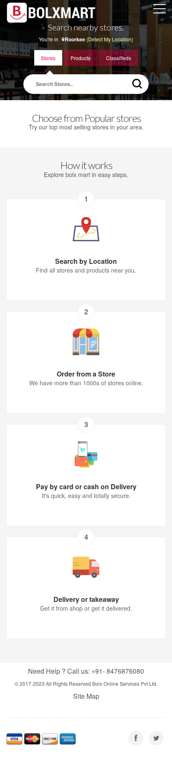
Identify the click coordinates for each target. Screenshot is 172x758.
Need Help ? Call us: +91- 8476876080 (86, 671)
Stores (48, 57)
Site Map (86, 696)
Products (81, 57)
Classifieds (118, 57)
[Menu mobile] (159, 10)
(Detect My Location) (109, 39)
